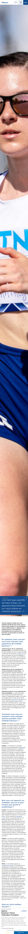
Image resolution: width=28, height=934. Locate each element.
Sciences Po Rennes (17, 699)
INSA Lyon (21, 653)
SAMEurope (22, 747)
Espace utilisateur (16, 2)
